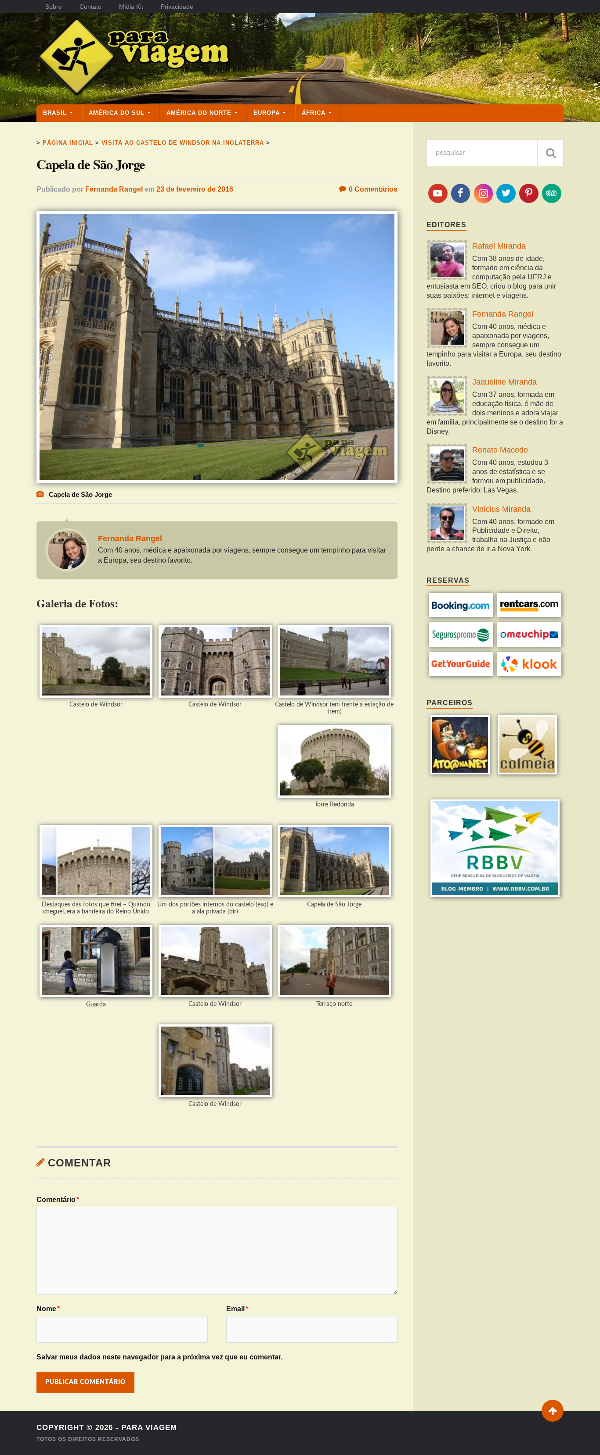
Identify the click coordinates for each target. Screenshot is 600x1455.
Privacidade (177, 6)
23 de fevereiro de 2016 (194, 189)
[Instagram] (483, 193)
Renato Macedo (500, 450)
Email (237, 1308)
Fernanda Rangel (114, 189)
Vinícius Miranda (501, 509)
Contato (90, 6)
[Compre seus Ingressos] (461, 674)
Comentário (57, 1199)
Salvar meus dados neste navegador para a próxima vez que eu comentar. (159, 1357)
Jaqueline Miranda (504, 382)
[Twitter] (506, 193)
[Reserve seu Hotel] (461, 614)
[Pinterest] (529, 193)
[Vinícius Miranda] (447, 524)
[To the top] (553, 1411)
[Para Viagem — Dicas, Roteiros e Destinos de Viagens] (168, 58)
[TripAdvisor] (551, 193)
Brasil (55, 113)
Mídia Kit (131, 6)
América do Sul (117, 113)
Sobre (53, 6)
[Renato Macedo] (447, 465)
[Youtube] (438, 193)
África (313, 113)
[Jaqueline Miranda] (447, 397)
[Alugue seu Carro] (529, 614)
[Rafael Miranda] (447, 261)
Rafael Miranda (499, 246)
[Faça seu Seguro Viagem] (461, 644)
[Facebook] (460, 193)
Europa (266, 113)
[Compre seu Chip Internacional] (529, 644)
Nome (48, 1308)
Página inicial (68, 142)
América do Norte (198, 113)
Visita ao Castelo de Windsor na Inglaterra (182, 142)
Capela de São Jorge (90, 164)
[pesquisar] (550, 152)
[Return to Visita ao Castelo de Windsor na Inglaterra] (217, 480)
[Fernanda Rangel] (447, 329)
